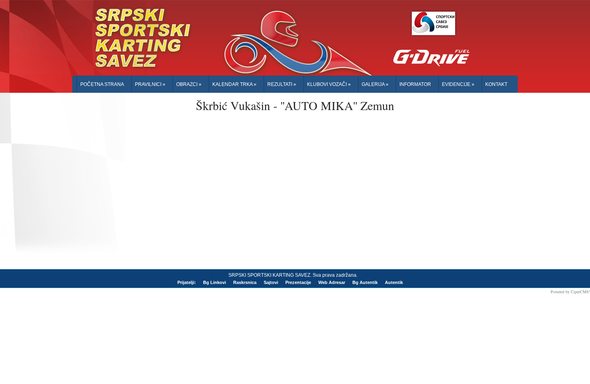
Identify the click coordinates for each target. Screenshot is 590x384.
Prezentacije (298, 282)
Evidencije (458, 84)
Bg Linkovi (214, 282)
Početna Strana (102, 84)
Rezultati (281, 84)
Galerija (375, 84)
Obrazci (188, 84)
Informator (415, 84)
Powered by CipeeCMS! (570, 291)
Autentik (394, 282)
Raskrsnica (244, 282)
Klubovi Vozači (329, 84)
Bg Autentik (365, 282)
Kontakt (496, 84)
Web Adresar (331, 282)
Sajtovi (271, 282)
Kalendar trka (234, 84)
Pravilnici (150, 84)
